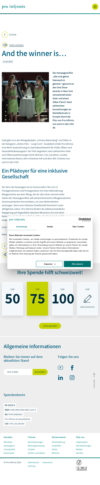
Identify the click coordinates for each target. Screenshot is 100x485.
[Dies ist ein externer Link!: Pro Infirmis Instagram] (73, 378)
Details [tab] (50, 227)
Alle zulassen (77, 264)
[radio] (12, 299)
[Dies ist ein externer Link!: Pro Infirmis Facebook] (73, 368)
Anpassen (48, 264)
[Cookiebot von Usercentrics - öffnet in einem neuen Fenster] (80, 219)
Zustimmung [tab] (21, 227)
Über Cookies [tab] (78, 227)
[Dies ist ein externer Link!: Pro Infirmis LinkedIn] (61, 378)
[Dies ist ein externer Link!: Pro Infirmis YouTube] (61, 368)
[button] (13, 45)
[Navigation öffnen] (95, 7)
